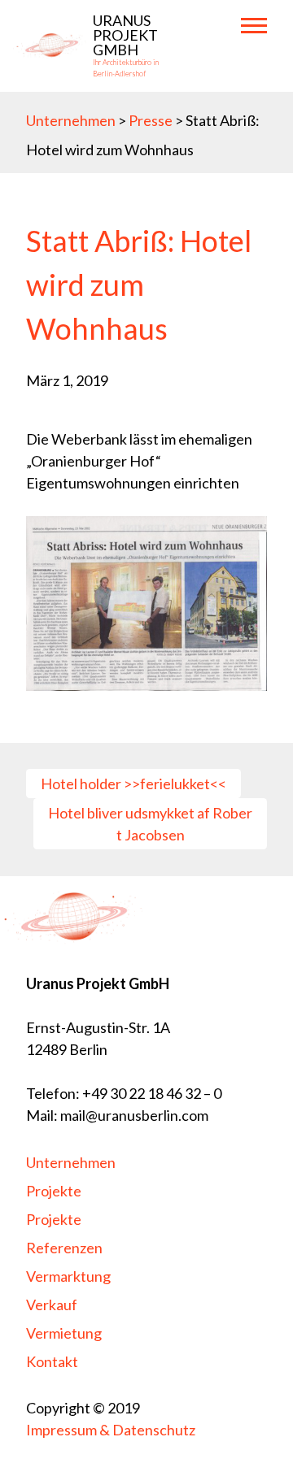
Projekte (53, 1219)
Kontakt (52, 1361)
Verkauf (51, 1304)
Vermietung (64, 1333)
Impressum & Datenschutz (110, 1430)
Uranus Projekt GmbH (125, 35)
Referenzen (64, 1248)
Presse (152, 120)
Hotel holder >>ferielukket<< (133, 783)
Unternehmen (71, 120)
